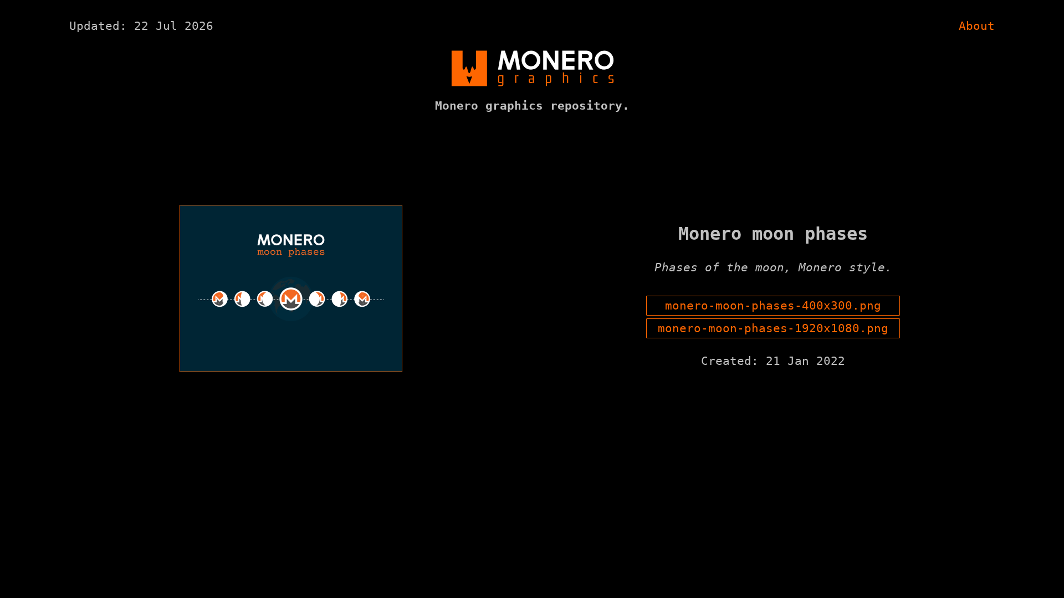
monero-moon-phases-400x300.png (773, 305)
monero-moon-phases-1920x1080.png (773, 328)
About (977, 26)
